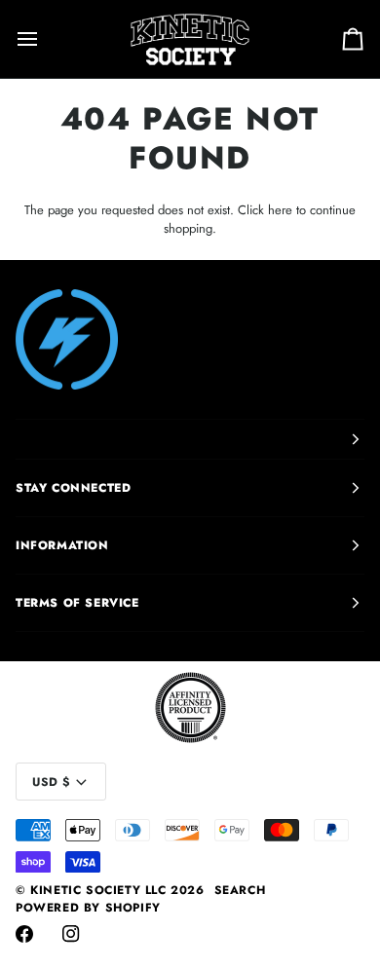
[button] (190, 439)
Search (240, 890)
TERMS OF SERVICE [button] (77, 603)
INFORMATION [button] (62, 545)
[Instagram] (71, 934)
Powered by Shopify (88, 907)
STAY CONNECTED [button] (73, 488)
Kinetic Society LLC (98, 890)
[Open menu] (45, 39)
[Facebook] (24, 934)
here (280, 210)
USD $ (51, 782)
